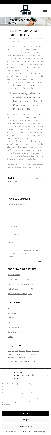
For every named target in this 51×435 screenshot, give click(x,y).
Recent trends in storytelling (21, 294)
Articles (19, 178)
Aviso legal (42, 432)
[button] (47, 375)
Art (9, 308)
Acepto (25, 413)
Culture (26, 178)
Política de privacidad (29, 432)
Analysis (11, 351)
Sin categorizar (14, 332)
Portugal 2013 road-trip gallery (22, 284)
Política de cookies (12, 432)
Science (23, 361)
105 (24, 41)
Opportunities (13, 361)
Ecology (30, 354)
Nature (31, 358)
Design (11, 318)
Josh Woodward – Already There (22, 289)
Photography (13, 327)
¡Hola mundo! (14, 275)
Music (10, 322)
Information (36, 178)
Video (36, 361)
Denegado (26, 420)
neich (36, 38)
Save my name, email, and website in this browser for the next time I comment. (24, 253)
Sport (28, 38)
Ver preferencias (25, 426)
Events (37, 354)
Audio (28, 351)
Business (12, 313)
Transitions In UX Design (19, 279)
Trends (30, 361)
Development (20, 354)
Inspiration (12, 181)
